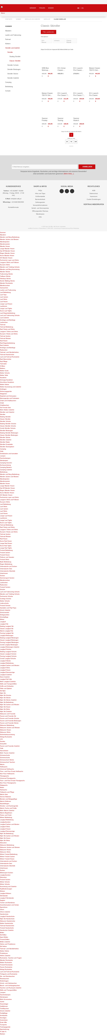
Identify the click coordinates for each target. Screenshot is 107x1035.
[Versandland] (93, 8)
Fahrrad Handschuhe (7, 354)
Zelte (1, 451)
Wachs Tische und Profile (8, 808)
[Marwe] (46, 42)
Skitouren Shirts (5, 732)
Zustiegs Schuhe (5, 598)
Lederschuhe (4, 603)
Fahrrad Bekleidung (6, 327)
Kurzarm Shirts (5, 265)
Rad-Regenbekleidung (7, 343)
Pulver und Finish (5, 815)
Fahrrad (8, 39)
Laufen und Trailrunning (13, 35)
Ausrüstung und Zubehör (8, 886)
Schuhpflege (4, 617)
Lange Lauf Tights (6, 308)
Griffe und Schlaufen (7, 686)
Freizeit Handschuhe (7, 928)
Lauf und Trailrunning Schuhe (10, 315)
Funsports (3, 1024)
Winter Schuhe (5, 882)
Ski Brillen (3, 935)
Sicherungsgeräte (6, 391)
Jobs (40, 217)
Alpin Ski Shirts (5, 709)
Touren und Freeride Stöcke (9, 723)
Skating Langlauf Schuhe (8, 651)
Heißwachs (3, 767)
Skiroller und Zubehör (12, 48)
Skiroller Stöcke (12, 74)
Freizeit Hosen (5, 555)
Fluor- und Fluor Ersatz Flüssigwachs (12, 780)
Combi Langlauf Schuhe (8, 658)
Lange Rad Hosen (6, 543)
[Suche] (88, 8)
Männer (33, 8)
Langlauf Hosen (5, 670)
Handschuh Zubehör (7, 930)
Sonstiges (3, 1018)
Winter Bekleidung (6, 817)
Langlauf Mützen (5, 893)
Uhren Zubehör (5, 912)
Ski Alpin (3, 691)
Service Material (5, 796)
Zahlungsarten (40, 202)
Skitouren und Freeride (7, 714)
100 (76, 141)
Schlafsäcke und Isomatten (9, 453)
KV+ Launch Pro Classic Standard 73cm (79, 70)
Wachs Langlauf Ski (6, 631)
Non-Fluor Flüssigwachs (8, 783)
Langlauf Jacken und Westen (9, 665)
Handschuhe (4, 914)
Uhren (2, 909)
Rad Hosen (3, 341)
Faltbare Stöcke (5, 276)
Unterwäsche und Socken (8, 566)
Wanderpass (40, 214)
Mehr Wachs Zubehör (7, 810)
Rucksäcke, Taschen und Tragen (11, 958)
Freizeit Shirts (4, 559)
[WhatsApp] (72, 191)
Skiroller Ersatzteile (6, 444)
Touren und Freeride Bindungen (10, 721)
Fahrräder (3, 364)
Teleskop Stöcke (5, 278)
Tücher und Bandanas (7, 902)
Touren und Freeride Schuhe (9, 718)
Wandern (8, 31)
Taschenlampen (5, 458)
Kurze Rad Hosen (6, 541)
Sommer (3, 232)
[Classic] (71, 40)
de (78, 8)
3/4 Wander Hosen (6, 258)
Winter (2, 619)
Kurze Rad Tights (5, 545)
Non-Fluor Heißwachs (7, 773)
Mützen (2, 891)
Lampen (2, 456)
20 (67, 141)
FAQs (40, 190)
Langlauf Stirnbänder (7, 898)
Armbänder (3, 1015)
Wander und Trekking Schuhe (10, 267)
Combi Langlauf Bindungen (9, 645)
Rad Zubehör (4, 345)
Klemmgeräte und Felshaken (9, 398)
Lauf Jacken (4, 297)
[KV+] (46, 40)
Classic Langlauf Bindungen (9, 640)
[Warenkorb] (104, 8)
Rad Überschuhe (5, 359)
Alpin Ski (3, 693)
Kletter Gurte (4, 370)
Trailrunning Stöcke (6, 274)
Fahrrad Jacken (5, 336)
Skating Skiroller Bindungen (9, 433)
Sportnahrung (4, 1029)
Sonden (2, 741)
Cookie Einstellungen (94, 199)
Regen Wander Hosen (7, 253)
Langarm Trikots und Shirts (9, 331)
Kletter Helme (4, 384)
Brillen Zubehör (5, 942)
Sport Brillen (4, 937)
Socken (2, 575)
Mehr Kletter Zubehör (7, 410)
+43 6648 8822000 (17, 202)
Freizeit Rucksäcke (6, 965)
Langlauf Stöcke (5, 661)
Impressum (93, 196)
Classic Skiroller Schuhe (8, 426)
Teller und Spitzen (6, 688)
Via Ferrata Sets (5, 407)
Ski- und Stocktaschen (7, 976)
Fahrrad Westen (5, 338)
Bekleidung (9, 86)
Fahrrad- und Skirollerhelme (9, 352)
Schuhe (7, 91)
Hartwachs (3, 790)
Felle (1, 748)
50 (71, 141)
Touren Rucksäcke (6, 967)
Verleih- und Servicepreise (40, 208)
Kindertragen (4, 981)
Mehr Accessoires (6, 999)
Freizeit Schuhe (5, 605)
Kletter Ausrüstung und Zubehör (10, 387)
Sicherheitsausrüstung (7, 734)
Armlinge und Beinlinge (7, 320)
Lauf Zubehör (4, 318)
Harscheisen (4, 750)
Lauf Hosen (4, 301)
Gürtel (2, 1001)
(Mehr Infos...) (69, 174)
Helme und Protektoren (7, 944)
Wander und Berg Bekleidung (9, 237)
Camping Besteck (6, 467)
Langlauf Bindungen (6, 635)
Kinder (51, 8)
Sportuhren (3, 907)
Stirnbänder (4, 896)
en (82, 8)
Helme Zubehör (5, 955)
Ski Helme (3, 946)
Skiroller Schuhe (12, 65)
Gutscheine (4, 1020)
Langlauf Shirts (5, 668)
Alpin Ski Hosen (5, 707)
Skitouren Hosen (5, 730)
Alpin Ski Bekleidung (6, 702)
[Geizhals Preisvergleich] (66, 197)
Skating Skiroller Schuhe (8, 423)
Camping (8, 82)
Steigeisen (3, 394)
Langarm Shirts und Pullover (9, 262)
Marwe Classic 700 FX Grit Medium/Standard (48, 95)
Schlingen (3, 389)
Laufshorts (3, 306)
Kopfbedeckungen (6, 889)
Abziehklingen (4, 803)
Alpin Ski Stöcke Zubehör (8, 700)
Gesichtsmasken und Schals (9, 905)
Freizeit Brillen (4, 939)
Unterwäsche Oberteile (7, 571)
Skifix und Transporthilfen (8, 684)
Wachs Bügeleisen (6, 813)
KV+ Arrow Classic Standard (62, 70)
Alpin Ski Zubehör (6, 711)
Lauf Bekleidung (5, 292)
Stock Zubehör (5, 677)
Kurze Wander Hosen (7, 255)
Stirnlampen (4, 460)
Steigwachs (4, 785)
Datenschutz (94, 193)
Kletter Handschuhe (6, 923)
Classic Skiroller (14, 61)
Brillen (2, 932)
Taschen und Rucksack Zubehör (10, 988)
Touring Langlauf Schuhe (8, 656)
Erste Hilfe (3, 1022)
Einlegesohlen (4, 615)
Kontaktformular (13, 207)
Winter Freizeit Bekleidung (8, 854)
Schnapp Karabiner (6, 380)
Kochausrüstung (5, 465)
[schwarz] (59, 40)
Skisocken (3, 843)
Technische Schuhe (6, 596)
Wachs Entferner (5, 801)
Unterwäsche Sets (6, 569)
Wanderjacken (4, 242)
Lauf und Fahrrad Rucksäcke (9, 357)
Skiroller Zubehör (13, 78)
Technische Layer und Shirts (9, 260)
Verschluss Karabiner (7, 382)
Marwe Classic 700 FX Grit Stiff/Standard (94, 70)
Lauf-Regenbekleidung (7, 313)
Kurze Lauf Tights (6, 311)
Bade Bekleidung (5, 562)
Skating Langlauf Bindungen (9, 638)
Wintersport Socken (6, 872)
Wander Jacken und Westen (9, 239)
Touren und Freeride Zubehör (10, 746)
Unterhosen (4, 573)
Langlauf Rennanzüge (7, 672)
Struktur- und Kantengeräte (9, 806)
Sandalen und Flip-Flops (8, 608)
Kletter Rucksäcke (6, 962)
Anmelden (87, 167)
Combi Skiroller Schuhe (7, 428)
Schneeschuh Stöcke (7, 760)
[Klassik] (71, 42)
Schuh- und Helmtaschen (8, 983)
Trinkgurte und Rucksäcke (8, 974)
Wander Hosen (5, 246)
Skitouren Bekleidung (7, 725)
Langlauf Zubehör (6, 674)
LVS (1, 739)
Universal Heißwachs (7, 769)
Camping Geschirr (6, 463)
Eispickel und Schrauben (8, 396)
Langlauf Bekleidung (6, 663)
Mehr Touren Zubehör (7, 753)
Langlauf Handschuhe (7, 916)
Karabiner (3, 377)
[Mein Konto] (99, 8)
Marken (2, 1034)
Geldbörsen (4, 1006)
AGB (93, 190)
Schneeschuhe (5, 755)
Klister (2, 787)
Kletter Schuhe (5, 373)
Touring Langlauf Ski (6, 633)
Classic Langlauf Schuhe (8, 654)
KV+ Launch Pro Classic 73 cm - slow (63, 95)
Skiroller (10, 52)
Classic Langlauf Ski (6, 628)
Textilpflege (3, 1013)
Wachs (2, 764)
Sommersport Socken (7, 578)
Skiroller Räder (5, 442)
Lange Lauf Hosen (6, 304)
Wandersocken (5, 285)
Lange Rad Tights (6, 548)
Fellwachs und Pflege (7, 792)
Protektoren (4, 953)
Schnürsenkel (4, 612)
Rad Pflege (3, 361)
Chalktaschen (4, 405)
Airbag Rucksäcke (6, 737)
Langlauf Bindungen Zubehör (9, 647)
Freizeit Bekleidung (6, 550)
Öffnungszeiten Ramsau (40, 211)
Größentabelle (40, 196)
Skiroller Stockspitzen (7, 446)
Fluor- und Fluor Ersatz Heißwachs (11, 771)
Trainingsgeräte (5, 1027)
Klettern (7, 43)
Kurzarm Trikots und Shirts (9, 334)
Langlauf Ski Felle (6, 679)
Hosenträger (4, 1004)
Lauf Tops (3, 294)
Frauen (42, 8)
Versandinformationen (40, 205)
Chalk (2, 403)
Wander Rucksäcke (6, 283)
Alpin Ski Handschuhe (7, 919)
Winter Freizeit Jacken (7, 856)
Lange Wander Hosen (7, 248)
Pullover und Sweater (7, 557)
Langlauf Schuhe (5, 649)
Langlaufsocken (5, 822)
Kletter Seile (4, 375)
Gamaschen (4, 288)
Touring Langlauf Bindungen (9, 642)
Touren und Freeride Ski (8, 716)
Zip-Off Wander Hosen (7, 251)
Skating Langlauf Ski (6, 626)
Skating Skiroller (14, 56)
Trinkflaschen (4, 1008)
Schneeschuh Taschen (7, 762)
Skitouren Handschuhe (7, 921)
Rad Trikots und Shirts (7, 329)
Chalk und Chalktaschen (8, 400)
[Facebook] (67, 191)
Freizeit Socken (5, 587)
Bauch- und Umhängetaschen (10, 985)
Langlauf (3, 621)
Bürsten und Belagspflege (8, 799)
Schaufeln (3, 744)
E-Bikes (2, 366)
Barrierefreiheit (40, 199)
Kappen (2, 900)
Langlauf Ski (4, 624)
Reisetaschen (4, 978)
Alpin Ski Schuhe (5, 695)
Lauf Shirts (3, 299)
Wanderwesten (5, 244)
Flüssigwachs (4, 776)
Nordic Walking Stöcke (7, 281)
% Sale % (3, 1031)
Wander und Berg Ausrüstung (9, 269)
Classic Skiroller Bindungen (9, 435)
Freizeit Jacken (5, 552)
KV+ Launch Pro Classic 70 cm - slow (78, 95)
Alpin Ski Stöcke (5, 697)
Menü (3, 13)
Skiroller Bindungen (13, 69)
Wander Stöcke (5, 271)
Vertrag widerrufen (93, 204)
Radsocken (3, 350)
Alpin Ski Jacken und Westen (9, 704)
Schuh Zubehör (5, 610)
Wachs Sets (4, 794)
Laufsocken (4, 322)
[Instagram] (62, 191)
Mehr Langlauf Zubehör (8, 681)
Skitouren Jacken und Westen (10, 727)
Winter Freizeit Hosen (7, 859)
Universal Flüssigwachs (7, 778)
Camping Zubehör (6, 470)
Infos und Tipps (40, 193)
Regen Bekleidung (6, 564)
